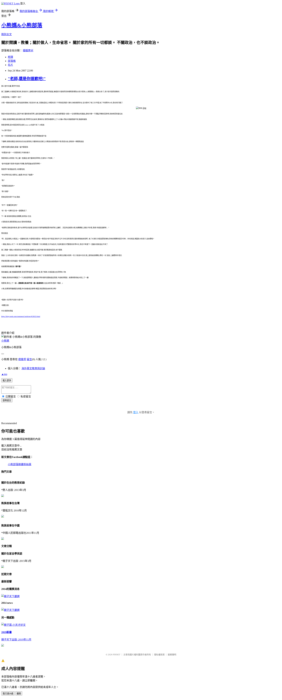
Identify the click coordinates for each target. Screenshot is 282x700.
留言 (29, 359)
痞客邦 (22, 359)
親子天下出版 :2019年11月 (16, 639)
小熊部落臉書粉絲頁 (19, 464)
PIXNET (116, 654)
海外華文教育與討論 (33, 368)
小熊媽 (5, 340)
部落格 (12, 61)
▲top (4, 374)
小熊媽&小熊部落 (21, 25)
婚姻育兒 (28, 50)
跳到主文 (6, 34)
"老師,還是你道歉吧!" (27, 79)
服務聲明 (172, 654)
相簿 (10, 57)
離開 (19, 693)
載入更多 (7, 380)
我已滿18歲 (8, 693)
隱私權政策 (159, 654)
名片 (10, 64)
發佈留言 (7, 400)
